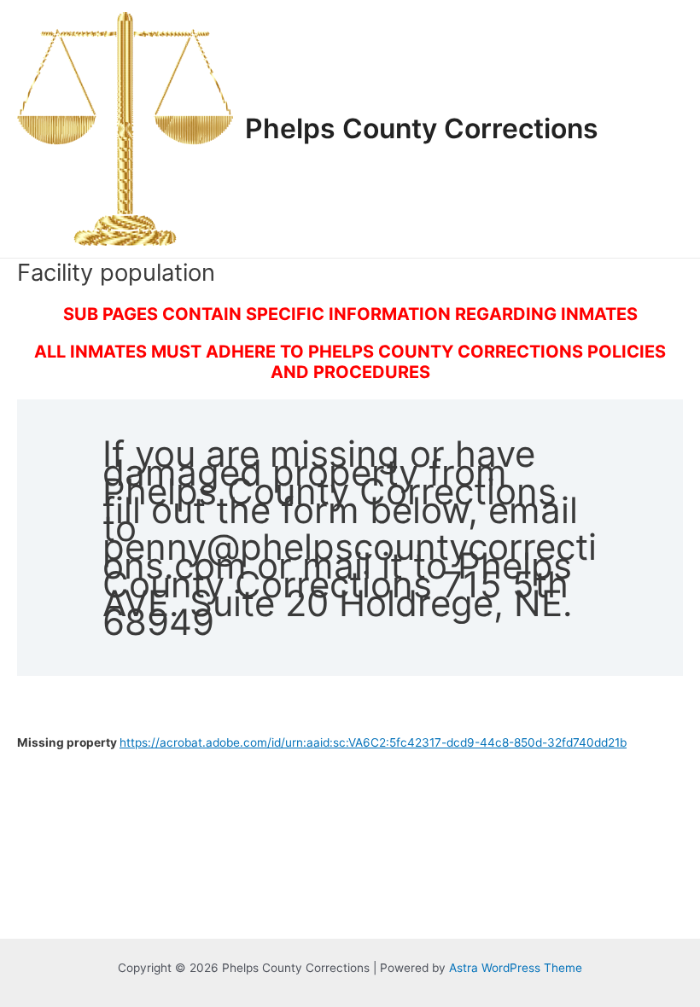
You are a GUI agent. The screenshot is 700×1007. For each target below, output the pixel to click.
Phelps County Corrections (421, 128)
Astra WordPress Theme (515, 968)
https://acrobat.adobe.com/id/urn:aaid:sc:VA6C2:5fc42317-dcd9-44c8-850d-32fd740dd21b (373, 742)
